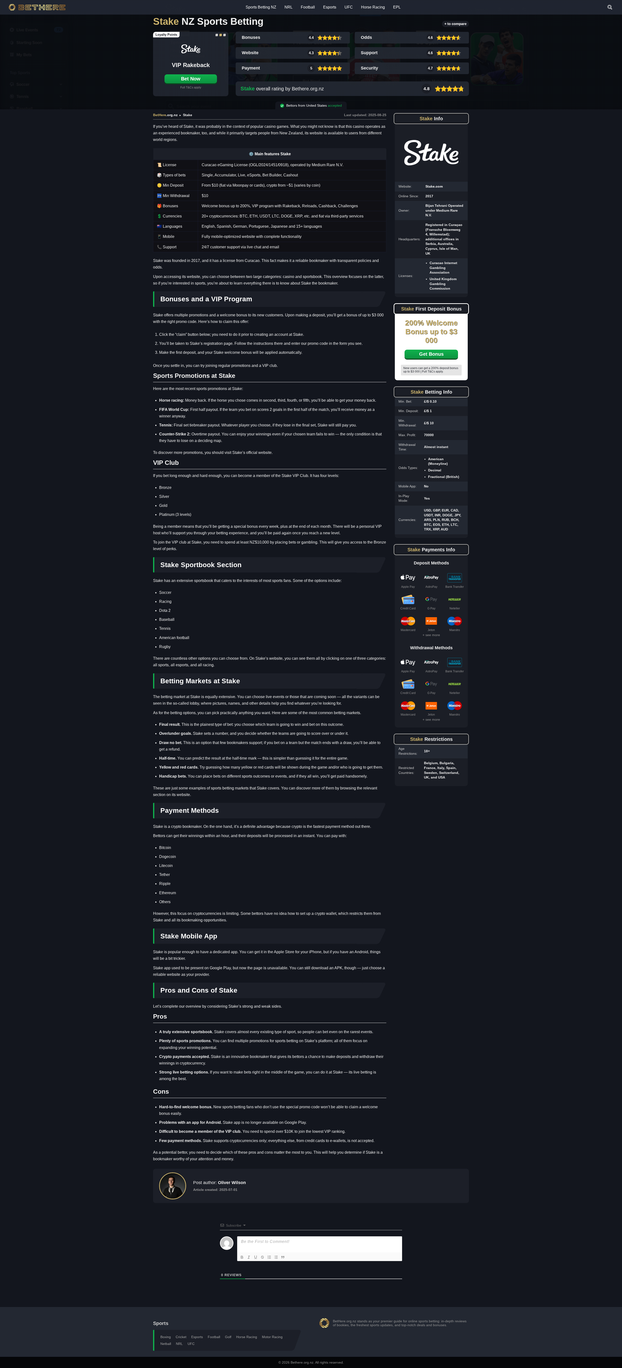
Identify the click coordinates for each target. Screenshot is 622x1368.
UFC (349, 7)
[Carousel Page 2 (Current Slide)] (220, 35)
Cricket (181, 1337)
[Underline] (255, 1257)
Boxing (165, 1337)
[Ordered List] (269, 1257)
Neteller (454, 608)
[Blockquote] (282, 1257)
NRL (289, 7)
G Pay (431, 608)
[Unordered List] (276, 1257)
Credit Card (408, 608)
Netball (165, 1344)
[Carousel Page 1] (217, 35)
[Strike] (262, 1257)
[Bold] (242, 1257)
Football (308, 7)
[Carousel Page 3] (224, 35)
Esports (329, 7)
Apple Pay (408, 587)
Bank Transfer (454, 587)
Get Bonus (431, 354)
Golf (228, 1337)
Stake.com (434, 186)
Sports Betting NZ (261, 7)
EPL (397, 7)
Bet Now (190, 78)
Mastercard (408, 630)
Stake (248, 89)
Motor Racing (272, 1337)
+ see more (431, 635)
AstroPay (431, 587)
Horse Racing (373, 7)
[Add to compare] (455, 24)
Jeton (431, 630)
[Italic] (248, 1257)
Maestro (454, 630)
